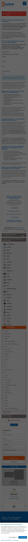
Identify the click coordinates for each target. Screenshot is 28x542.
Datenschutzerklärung (6, 540)
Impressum (15, 540)
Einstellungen (22, 537)
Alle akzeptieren (13, 537)
